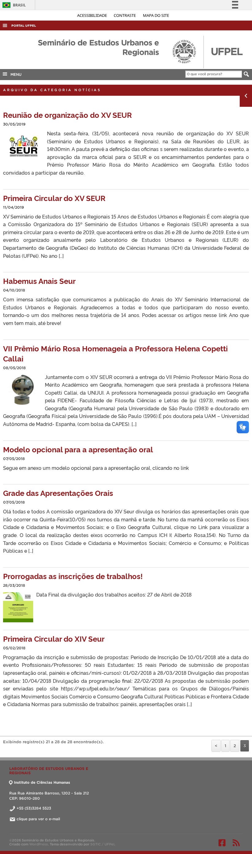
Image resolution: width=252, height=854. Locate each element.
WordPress (38, 844)
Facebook (222, 842)
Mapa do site (156, 15)
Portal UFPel (23, 25)
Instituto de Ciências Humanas (42, 782)
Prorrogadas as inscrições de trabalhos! (73, 576)
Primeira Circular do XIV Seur (53, 638)
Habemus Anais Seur (39, 281)
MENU (15, 74)
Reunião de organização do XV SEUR (67, 115)
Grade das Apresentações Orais (58, 493)
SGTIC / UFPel (102, 844)
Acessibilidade (92, 15)
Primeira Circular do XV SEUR (54, 198)
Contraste (125, 15)
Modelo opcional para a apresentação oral (78, 449)
